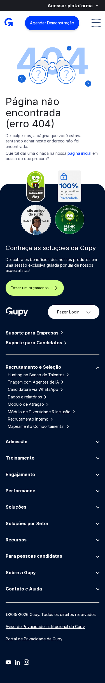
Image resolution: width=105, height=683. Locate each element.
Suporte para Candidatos (34, 342)
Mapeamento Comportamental (36, 426)
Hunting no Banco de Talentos (36, 375)
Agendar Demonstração (52, 22)
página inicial (79, 153)
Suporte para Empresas (32, 333)
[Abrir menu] (96, 23)
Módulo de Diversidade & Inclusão (39, 412)
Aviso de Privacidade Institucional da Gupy (45, 626)
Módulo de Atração (26, 404)
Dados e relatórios (25, 397)
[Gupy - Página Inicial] (8, 23)
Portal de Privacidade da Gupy (34, 638)
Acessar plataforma (70, 5)
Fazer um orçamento (30, 287)
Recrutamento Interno (28, 419)
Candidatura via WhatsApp (33, 389)
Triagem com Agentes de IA (33, 382)
